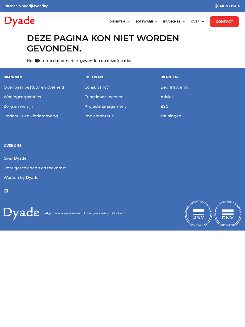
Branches (171, 21)
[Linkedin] (6, 190)
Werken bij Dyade (21, 177)
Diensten (117, 21)
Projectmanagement (105, 106)
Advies (167, 97)
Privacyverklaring (96, 213)
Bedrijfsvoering (175, 87)
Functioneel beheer (103, 97)
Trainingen (171, 116)
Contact (118, 213)
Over (195, 21)
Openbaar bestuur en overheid (34, 87)
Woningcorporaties (22, 97)
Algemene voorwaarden (62, 213)
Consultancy (96, 87)
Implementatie (99, 116)
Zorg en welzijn (18, 106)
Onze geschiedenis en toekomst (35, 168)
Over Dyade (15, 158)
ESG (164, 106)
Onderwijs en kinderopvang (31, 116)
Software (144, 21)
